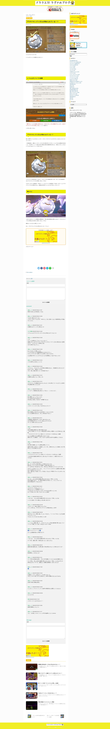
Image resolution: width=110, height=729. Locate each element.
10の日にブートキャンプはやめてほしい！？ (47, 693)
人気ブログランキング (30, 657)
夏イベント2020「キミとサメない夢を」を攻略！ (48, 683)
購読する (73, 26)
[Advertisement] (46, 67)
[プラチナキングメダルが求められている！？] (47, 268)
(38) (31, 16)
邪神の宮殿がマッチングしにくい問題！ (46, 702)
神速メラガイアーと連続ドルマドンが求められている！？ (50, 673)
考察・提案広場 (29, 272)
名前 (28, 283)
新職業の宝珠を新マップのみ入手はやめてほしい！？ (49, 664)
